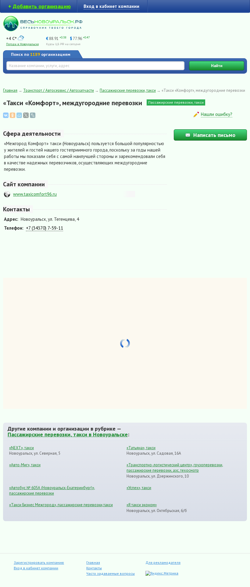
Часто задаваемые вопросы (110, 573)
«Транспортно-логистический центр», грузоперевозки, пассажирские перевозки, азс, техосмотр (175, 467)
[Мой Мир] (19, 115)
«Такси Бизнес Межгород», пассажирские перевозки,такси (61, 504)
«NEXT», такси (21, 447)
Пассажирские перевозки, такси (128, 90)
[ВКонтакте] (6, 115)
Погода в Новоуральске (22, 44)
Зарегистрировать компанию (39, 562)
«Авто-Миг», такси (25, 464)
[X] (26, 115)
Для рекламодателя (162, 562)
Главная (10, 90)
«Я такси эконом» (142, 504)
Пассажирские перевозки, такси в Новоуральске (68, 434)
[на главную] (42, 30)
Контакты (94, 568)
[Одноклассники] (12, 115)
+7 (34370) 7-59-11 (44, 228)
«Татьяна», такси (141, 447)
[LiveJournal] (32, 115)
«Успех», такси (139, 487)
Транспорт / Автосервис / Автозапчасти (58, 90)
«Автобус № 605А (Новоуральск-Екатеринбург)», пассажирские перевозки (52, 490)
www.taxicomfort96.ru (35, 194)
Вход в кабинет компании (36, 568)
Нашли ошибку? (216, 114)
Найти (216, 65)
